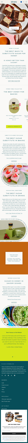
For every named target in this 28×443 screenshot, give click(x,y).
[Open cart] (26, 2)
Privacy (3, 391)
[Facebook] (2, 375)
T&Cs (3, 389)
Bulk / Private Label (6, 401)
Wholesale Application (7, 399)
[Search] (23, 1)
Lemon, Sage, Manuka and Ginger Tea (14, 213)
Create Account (5, 385)
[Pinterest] (8, 375)
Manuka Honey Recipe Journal (14, 299)
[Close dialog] (26, 411)
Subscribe (14, 433)
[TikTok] (11, 375)
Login (3, 383)
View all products (14, 126)
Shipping (3, 387)
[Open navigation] (2, 1)
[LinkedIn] (14, 375)
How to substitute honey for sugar (14, 158)
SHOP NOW (14, 28)
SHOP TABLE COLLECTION (14, 81)
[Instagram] (5, 375)
